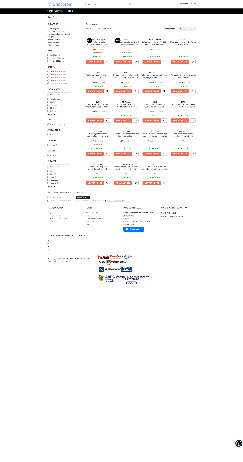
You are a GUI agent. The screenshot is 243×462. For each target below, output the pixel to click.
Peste (52, 71)
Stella (98, 72)
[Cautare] (130, 4)
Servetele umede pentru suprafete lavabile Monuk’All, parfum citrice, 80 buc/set (98, 168)
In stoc (52, 134)
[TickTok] (48, 246)
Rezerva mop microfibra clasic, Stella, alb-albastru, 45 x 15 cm (126, 76)
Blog (70, 11)
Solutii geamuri (53, 42)
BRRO (52, 102)
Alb (51, 171)
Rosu (52, 174)
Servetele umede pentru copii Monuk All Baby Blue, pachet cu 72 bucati (154, 135)
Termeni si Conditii (54, 216)
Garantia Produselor (93, 219)
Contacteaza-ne (135, 229)
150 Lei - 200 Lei (55, 61)
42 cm (52, 155)
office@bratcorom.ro (173, 216)
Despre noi (51, 213)
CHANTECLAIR (55, 105)
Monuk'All (98, 131)
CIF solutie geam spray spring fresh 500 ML (183, 76)
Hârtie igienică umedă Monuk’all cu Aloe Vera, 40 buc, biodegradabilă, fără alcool (98, 135)
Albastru (53, 183)
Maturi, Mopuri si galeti (56, 31)
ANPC (87, 225)
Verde (52, 177)
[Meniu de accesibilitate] (238, 443)
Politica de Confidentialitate (115, 201)
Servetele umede (53, 39)
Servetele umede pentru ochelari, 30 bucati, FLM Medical (183, 135)
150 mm (53, 145)
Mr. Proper (126, 102)
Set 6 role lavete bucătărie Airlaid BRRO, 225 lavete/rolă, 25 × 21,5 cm (154, 168)
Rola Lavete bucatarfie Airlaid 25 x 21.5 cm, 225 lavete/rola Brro (126, 43)
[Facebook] (48, 240)
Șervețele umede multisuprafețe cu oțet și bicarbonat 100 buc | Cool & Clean (98, 43)
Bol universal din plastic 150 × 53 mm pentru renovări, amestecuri (154, 43)
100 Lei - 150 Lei (55, 58)
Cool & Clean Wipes (98, 39)
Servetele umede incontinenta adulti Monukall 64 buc (126, 135)
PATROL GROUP (155, 39)
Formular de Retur (92, 222)
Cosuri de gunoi (53, 28)
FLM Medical (183, 131)
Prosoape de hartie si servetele (58, 34)
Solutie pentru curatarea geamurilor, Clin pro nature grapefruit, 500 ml (97, 105)
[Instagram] (48, 249)
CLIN (51, 111)
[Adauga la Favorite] (107, 62)
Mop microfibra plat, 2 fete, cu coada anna (183, 43)
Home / (50, 17)
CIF (51, 108)
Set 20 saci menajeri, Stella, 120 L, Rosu (97, 76)
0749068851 (170, 213)
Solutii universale (53, 45)
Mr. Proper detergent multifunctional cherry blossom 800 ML (126, 105)
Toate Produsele (55, 11)
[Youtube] (48, 243)
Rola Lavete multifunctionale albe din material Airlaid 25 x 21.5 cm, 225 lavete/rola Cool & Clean (126, 168)
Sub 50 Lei (53, 55)
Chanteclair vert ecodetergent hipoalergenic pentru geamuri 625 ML (155, 76)
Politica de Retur (91, 216)
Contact (50, 222)
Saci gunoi (51, 37)
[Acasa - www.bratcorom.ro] (60, 4)
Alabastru (53, 180)
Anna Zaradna (55, 99)
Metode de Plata (91, 213)
